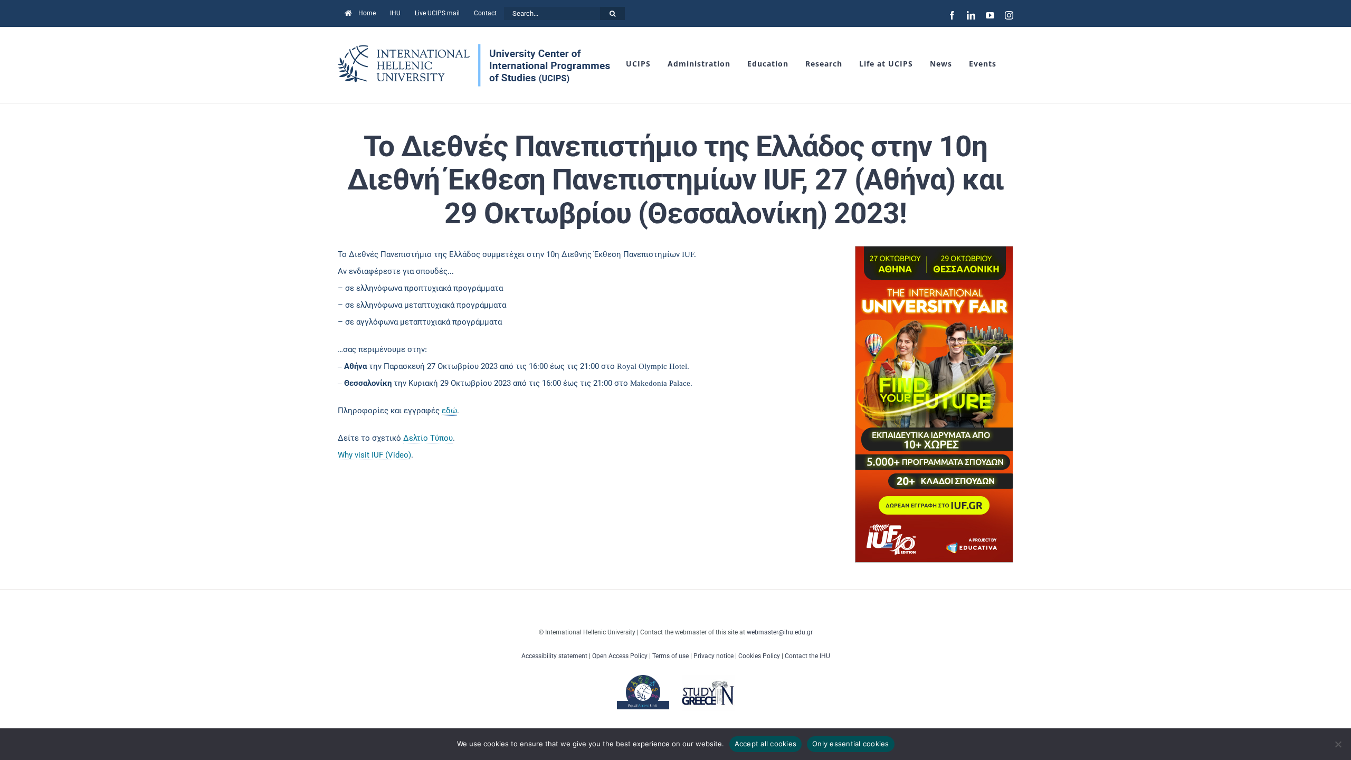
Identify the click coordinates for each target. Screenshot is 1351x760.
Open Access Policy (620, 656)
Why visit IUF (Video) (374, 455)
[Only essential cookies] (1338, 744)
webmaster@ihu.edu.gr (780, 632)
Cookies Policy (759, 656)
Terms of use (670, 656)
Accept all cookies (766, 743)
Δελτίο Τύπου (428, 438)
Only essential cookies (850, 743)
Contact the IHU (807, 656)
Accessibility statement (554, 656)
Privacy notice (713, 656)
